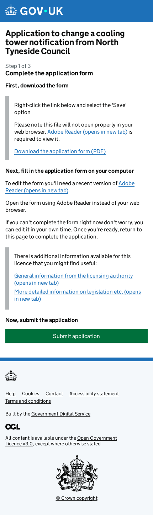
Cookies (30, 393)
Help (10, 393)
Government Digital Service (60, 414)
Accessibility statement (94, 393)
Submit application (76, 336)
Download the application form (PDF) (60, 151)
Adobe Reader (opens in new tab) (87, 131)
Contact (54, 393)
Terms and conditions (28, 401)
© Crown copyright (76, 498)
